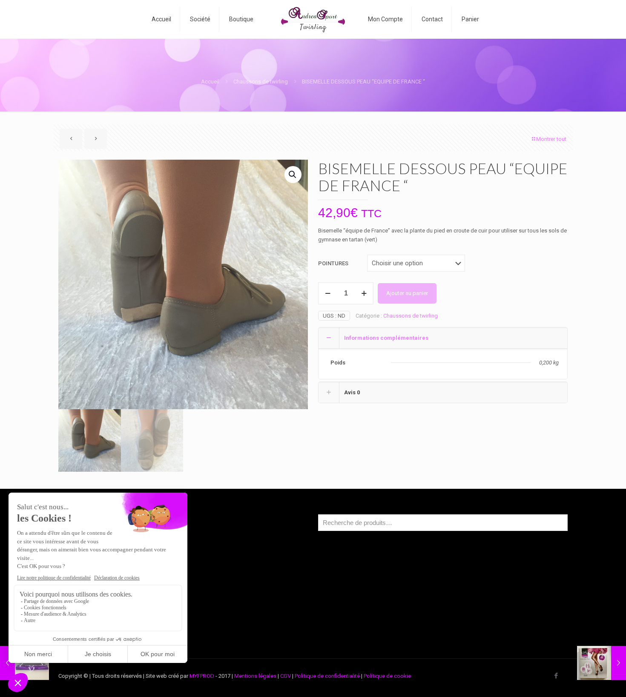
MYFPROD (202, 676)
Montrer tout (551, 139)
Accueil (210, 81)
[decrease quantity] (327, 293)
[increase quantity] (363, 293)
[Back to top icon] (585, 679)
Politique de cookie (387, 676)
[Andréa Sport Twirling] (313, 19)
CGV (285, 676)
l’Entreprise (86, 557)
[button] (293, 174)
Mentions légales (255, 676)
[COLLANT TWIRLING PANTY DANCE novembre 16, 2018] (601, 663)
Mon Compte (88, 590)
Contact (82, 622)
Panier (79, 606)
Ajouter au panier (407, 293)
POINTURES (333, 263)
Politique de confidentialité (327, 676)
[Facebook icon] (556, 676)
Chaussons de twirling (260, 81)
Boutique (83, 574)
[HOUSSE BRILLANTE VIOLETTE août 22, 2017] (24, 663)
